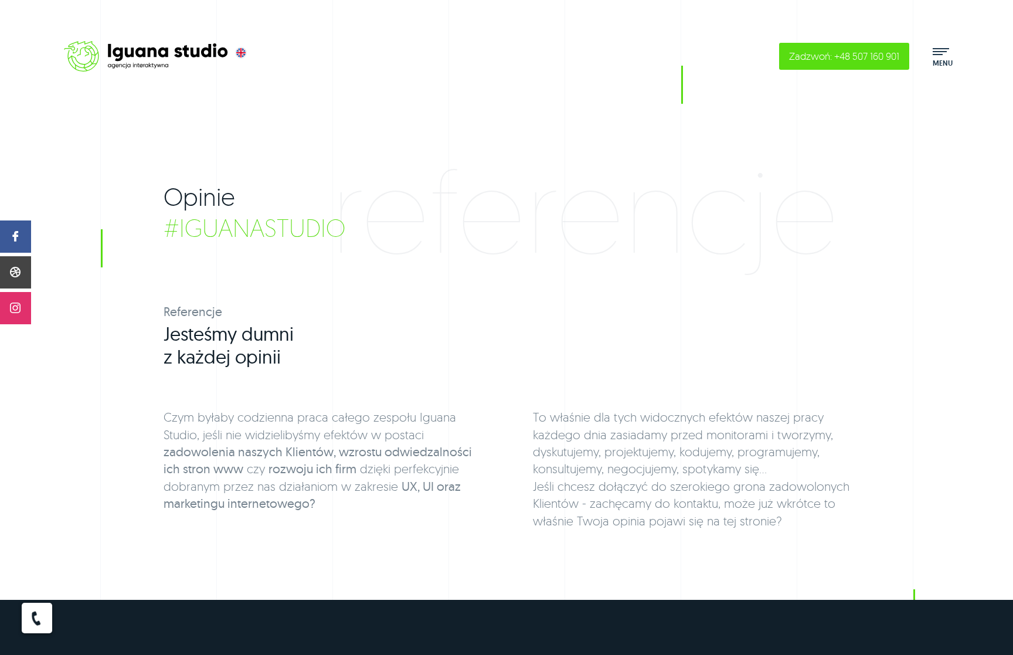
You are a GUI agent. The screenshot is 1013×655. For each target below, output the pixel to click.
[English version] (241, 53)
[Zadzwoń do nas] (37, 618)
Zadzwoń (844, 56)
